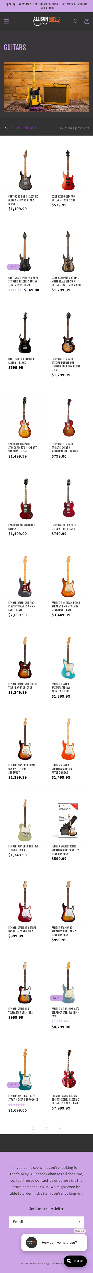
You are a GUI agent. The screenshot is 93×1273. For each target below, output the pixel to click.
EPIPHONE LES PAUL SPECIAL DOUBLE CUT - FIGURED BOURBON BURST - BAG (66, 364)
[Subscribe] (78, 1221)
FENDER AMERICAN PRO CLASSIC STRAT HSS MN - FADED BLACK (22, 606)
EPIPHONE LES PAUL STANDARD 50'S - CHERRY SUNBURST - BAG (22, 447)
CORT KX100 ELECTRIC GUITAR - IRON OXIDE (63, 198)
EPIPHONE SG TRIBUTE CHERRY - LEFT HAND (64, 526)
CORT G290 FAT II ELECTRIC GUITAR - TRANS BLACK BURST (23, 200)
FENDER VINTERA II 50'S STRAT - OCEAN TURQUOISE (23, 1097)
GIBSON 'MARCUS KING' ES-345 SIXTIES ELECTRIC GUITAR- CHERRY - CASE (65, 1099)
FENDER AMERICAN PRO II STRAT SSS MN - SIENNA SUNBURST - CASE (66, 606)
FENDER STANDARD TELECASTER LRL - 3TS (20, 1010)
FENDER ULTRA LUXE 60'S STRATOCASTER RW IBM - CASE (66, 1012)
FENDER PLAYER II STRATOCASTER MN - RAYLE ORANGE (63, 768)
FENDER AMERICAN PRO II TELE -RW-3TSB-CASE (22, 685)
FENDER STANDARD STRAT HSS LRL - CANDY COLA (22, 929)
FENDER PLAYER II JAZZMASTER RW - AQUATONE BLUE (62, 687)
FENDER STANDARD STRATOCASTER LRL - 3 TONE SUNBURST (64, 931)
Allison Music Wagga (40, 1263)
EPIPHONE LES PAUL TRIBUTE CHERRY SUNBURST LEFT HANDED (65, 447)
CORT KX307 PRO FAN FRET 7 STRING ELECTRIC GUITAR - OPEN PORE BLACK (23, 281)
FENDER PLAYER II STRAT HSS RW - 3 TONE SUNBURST (21, 768)
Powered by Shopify (61, 1263)
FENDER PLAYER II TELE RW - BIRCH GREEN (23, 848)
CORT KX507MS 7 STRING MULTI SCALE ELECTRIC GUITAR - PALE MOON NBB (66, 281)
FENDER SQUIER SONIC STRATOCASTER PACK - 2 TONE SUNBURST (65, 850)
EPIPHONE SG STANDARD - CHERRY (22, 526)
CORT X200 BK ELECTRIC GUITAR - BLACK (21, 360)
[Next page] (59, 1128)
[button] (6, 21)
